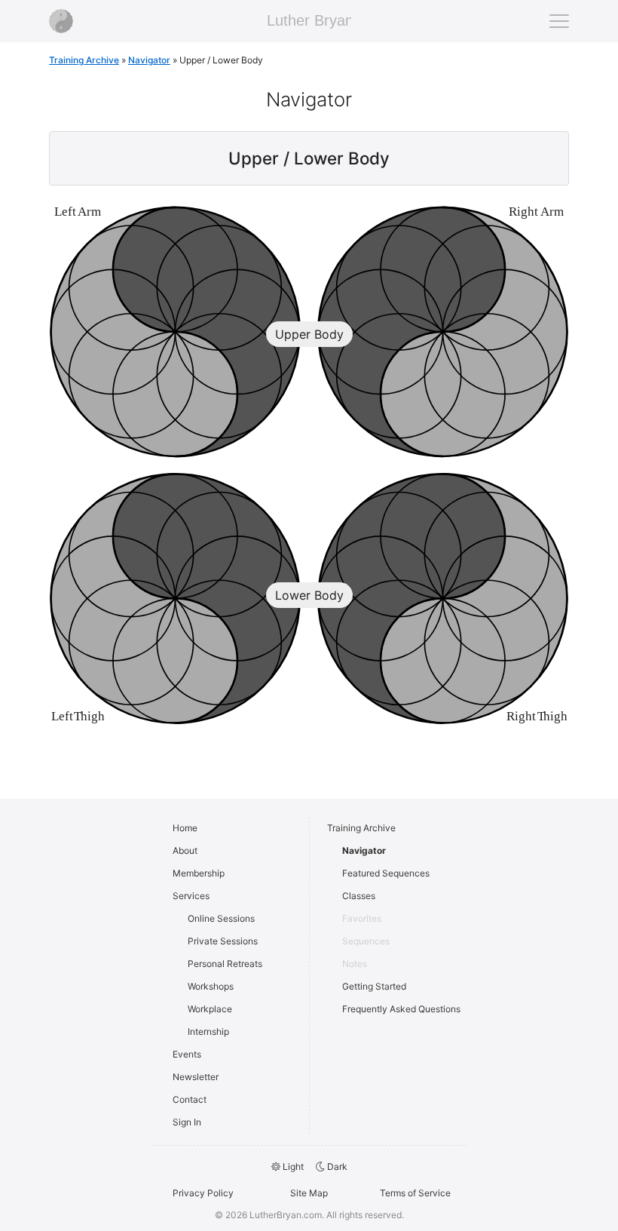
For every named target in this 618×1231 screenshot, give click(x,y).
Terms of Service (415, 1193)
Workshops (211, 986)
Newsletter (196, 1076)
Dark (336, 1166)
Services (191, 895)
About (185, 850)
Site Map (309, 1193)
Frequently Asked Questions (401, 1009)
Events (187, 1054)
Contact (190, 1099)
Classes (358, 895)
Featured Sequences (386, 873)
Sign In (187, 1122)
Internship (208, 1031)
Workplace (210, 1009)
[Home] (61, 21)
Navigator (364, 850)
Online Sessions (221, 918)
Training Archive (84, 60)
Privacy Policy (203, 1193)
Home (185, 827)
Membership (199, 873)
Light (292, 1166)
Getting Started (374, 986)
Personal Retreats (225, 963)
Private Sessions (223, 941)
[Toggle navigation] (559, 21)
